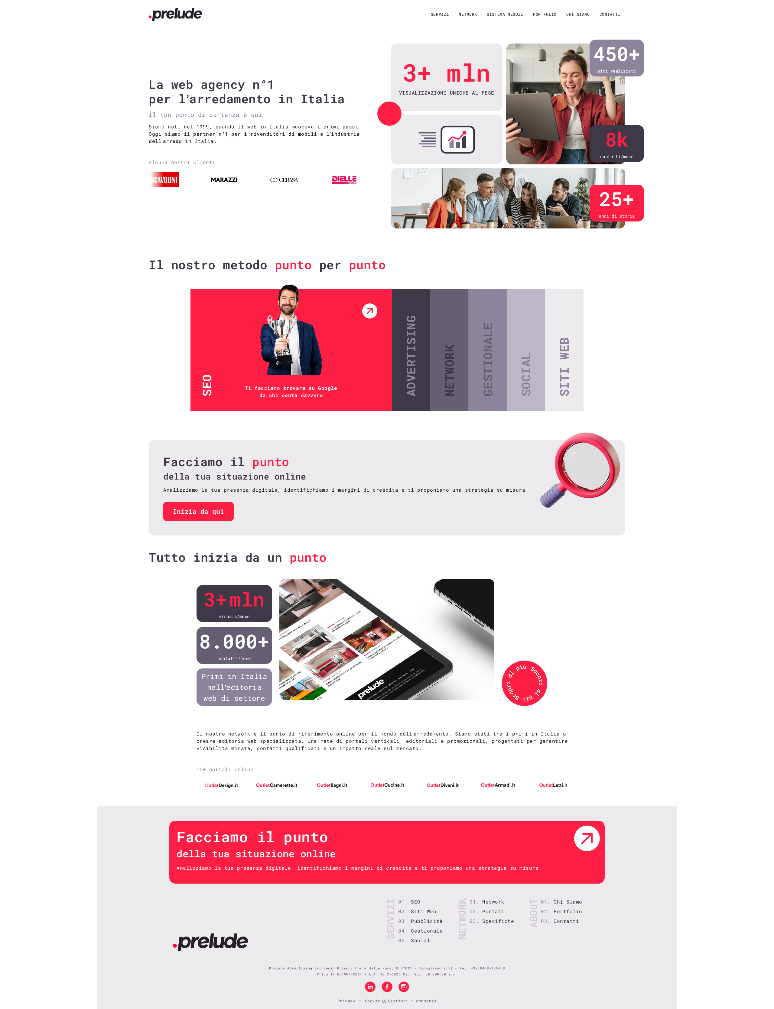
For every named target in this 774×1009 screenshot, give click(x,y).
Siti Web (423, 911)
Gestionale (427, 930)
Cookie (372, 1001)
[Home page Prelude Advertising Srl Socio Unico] (175, 14)
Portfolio (545, 14)
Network (468, 14)
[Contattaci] (587, 838)
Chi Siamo (578, 14)
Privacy (346, 1001)
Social (420, 940)
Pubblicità (427, 921)
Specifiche (498, 921)
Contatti (610, 14)
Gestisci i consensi (412, 1001)
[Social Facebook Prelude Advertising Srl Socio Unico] (387, 986)
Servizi (440, 14)
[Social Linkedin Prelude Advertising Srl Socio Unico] (370, 986)
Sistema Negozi (505, 14)
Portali (493, 911)
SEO (416, 901)
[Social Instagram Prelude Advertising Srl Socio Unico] (403, 986)
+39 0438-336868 (488, 968)
